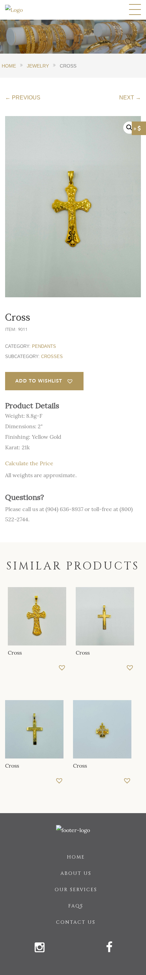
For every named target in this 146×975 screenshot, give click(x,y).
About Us (75, 873)
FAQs (75, 906)
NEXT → (130, 97)
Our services (76, 889)
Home (76, 857)
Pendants (44, 346)
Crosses (52, 356)
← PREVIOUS (22, 97)
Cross (15, 652)
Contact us (75, 922)
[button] (44, 381)
